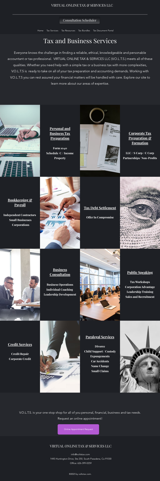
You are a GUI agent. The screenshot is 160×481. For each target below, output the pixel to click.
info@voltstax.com (80, 454)
